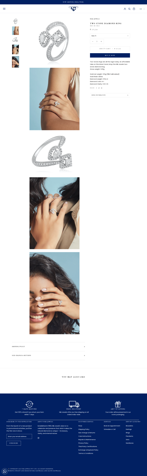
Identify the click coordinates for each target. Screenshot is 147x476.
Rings (128, 433)
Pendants (129, 436)
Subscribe (13, 443)
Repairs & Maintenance (87, 439)
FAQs (80, 426)
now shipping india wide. (73, 2)
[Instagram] (38, 438)
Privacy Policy (83, 443)
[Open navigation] (4, 9)
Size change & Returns (21, 355)
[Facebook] (96, 88)
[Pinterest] (101, 88)
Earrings (129, 429)
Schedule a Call (109, 429)
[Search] (129, 9)
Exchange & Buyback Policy (88, 450)
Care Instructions (84, 436)
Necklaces (130, 443)
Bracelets (129, 426)
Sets (127, 439)
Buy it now (110, 55)
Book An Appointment (112, 426)
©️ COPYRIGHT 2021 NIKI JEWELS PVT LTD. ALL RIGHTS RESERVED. (31, 469)
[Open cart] (134, 9)
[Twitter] (99, 88)
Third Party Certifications (87, 446)
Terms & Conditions (85, 453)
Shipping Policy (18, 346)
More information (99, 95)
